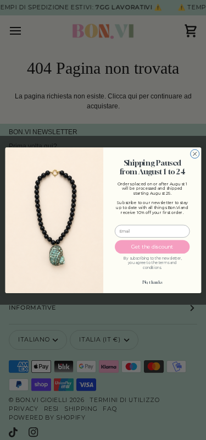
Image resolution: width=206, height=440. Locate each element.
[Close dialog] (194, 153)
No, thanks (152, 281)
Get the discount (151, 247)
